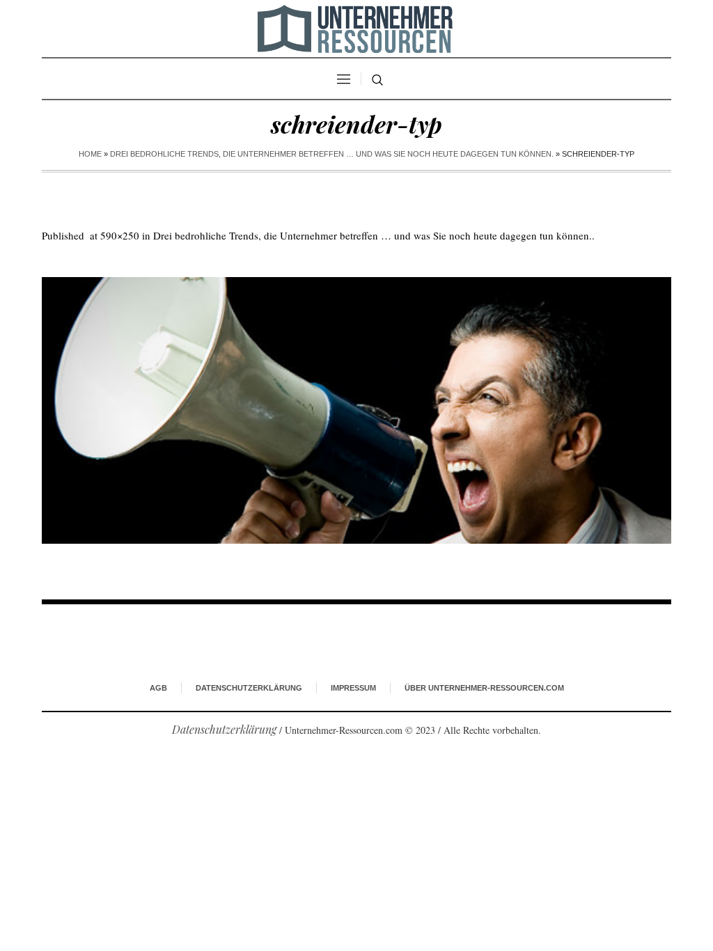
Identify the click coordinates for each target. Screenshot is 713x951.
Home (90, 154)
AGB (158, 688)
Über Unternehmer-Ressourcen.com (484, 688)
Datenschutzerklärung (249, 688)
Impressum (353, 688)
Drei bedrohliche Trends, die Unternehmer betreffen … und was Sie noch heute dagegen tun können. (332, 154)
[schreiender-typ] (356, 410)
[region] (181, 836)
